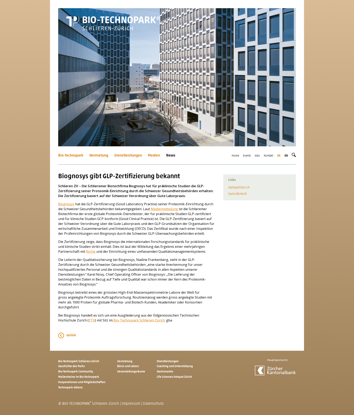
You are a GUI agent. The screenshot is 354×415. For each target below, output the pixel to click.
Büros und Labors (128, 366)
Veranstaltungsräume (131, 371)
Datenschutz (153, 404)
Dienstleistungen (128, 156)
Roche (90, 251)
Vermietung (98, 156)
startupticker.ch (239, 187)
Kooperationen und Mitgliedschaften (81, 382)
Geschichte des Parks (71, 366)
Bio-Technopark (70, 156)
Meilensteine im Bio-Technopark (78, 377)
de (278, 155)
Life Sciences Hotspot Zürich (174, 377)
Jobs (257, 155)
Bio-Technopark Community (75, 371)
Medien (154, 156)
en (286, 155)
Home (235, 155)
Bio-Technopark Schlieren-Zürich (139, 320)
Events (247, 155)
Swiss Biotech (237, 194)
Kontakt (268, 155)
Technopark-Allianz (70, 387)
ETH (91, 320)
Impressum (131, 404)
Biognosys (66, 204)
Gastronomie (165, 371)
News (170, 156)
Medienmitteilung (164, 209)
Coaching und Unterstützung (175, 366)
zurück (71, 335)
